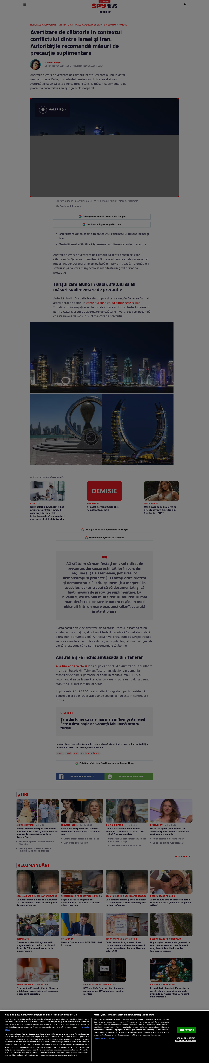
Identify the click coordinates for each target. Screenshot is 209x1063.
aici (34, 1047)
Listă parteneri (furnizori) (104, 1038)
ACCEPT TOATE (187, 1030)
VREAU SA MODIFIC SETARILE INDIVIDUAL (185, 1039)
